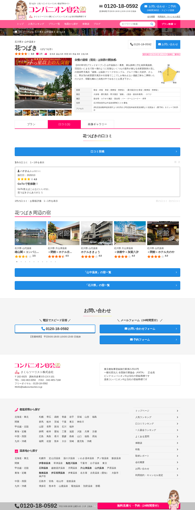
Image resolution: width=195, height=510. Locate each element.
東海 (17, 431)
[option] (43, 86)
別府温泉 (88, 486)
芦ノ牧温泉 (103, 458)
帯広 (49, 417)
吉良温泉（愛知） (99, 473)
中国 (17, 436)
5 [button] (34, 261)
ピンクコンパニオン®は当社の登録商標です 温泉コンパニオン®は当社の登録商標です (127, 378)
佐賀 (49, 441)
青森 (64, 417)
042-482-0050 (28, 380)
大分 (64, 441)
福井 (71, 426)
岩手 (71, 417)
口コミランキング (144, 423)
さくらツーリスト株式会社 (37, 372)
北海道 (18, 417)
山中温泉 (49, 32)
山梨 (41, 426)
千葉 (64, 422)
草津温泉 (58, 463)
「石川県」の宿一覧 (97, 285)
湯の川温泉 (69, 458)
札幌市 (42, 458)
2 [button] (21, 261)
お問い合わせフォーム (141, 328)
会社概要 (151, 16)
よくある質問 (142, 436)
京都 (94, 431)
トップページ (25, 32)
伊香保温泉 (45, 463)
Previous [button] (17, 240)
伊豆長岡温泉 (58, 473)
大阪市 (115, 473)
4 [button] (29, 261)
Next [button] (177, 240)
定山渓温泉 (54, 458)
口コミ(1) (64, 124)
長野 (49, 426)
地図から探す (71, 24)
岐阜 (49, 431)
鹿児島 (80, 441)
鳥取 (49, 436)
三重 (64, 431)
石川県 (38, 32)
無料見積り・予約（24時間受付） (139, 505)
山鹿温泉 (63, 486)
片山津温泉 (86, 468)
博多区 (42, 486)
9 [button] (51, 261)
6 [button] (38, 261)
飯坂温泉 (116, 458)
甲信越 (18, 426)
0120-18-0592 (121, 6)
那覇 (98, 486)
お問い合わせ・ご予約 (161, 8)
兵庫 (87, 431)
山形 (87, 417)
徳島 (87, 436)
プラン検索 (167, 24)
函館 (56, 417)
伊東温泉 (72, 473)
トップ (20, 24)
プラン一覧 (54, 24)
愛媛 (64, 436)
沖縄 (24, 441)
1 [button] (16, 261)
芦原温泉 (111, 468)
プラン (31, 124)
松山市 (60, 481)
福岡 (41, 441)
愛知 (56, 431)
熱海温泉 (43, 473)
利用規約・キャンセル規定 (169, 16)
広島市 (42, 481)
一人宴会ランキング (145, 430)
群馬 (41, 422)
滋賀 (71, 431)
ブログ (97, 24)
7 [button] (42, 261)
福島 (94, 417)
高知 (94, 436)
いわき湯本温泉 (86, 458)
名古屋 (83, 473)
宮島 (51, 481)
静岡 (41, 431)
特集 (137, 449)
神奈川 (80, 422)
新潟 (56, 426)
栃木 (49, 422)
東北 (26, 417)
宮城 (79, 417)
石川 (64, 426)
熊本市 (52, 486)
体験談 (85, 24)
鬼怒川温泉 (71, 463)
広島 (41, 436)
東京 (71, 422)
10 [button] (55, 261)
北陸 (26, 426)
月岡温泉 (72, 468)
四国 (24, 436)
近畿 (24, 431)
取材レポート (142, 456)
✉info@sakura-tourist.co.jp (28, 387)
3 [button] (25, 261)
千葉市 (83, 463)
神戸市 (42, 476)
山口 (79, 436)
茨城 (56, 422)
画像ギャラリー (97, 124)
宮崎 (71, 441)
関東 (17, 422)
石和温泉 (43, 468)
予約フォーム (141, 339)
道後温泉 (71, 481)
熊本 (56, 441)
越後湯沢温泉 (58, 468)
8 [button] (46, 261)
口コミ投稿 (97, 151)
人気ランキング (36, 24)
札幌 (41, 417)
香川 (56, 436)
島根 (71, 436)
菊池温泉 (75, 486)
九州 (17, 441)
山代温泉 (99, 468)
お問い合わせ (170, 44)
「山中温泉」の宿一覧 (97, 272)
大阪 (79, 431)
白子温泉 (94, 463)
